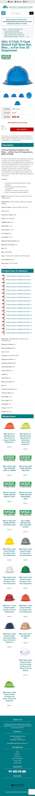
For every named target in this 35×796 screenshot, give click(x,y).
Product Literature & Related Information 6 (18, 294)
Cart (25, 2)
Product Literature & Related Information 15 (19, 326)
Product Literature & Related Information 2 (18, 280)
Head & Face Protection (15, 29)
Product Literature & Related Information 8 (18, 301)
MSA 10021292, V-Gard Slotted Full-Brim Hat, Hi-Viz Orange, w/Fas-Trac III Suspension (9, 438)
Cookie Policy (17, 763)
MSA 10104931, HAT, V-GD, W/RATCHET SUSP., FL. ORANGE (9, 468)
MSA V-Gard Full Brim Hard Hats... (14, 35)
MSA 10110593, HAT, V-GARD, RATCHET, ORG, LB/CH (25, 468)
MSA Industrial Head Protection (13, 33)
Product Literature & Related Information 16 (19, 329)
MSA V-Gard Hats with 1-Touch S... (14, 37)
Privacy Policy (17, 760)
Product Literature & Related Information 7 (18, 297)
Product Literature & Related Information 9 (18, 304)
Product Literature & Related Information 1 (18, 276)
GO (31, 13)
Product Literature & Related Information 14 (19, 322)
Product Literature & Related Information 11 (19, 311)
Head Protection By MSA (11, 31)
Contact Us (17, 756)
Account (18, 2)
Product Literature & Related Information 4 (18, 287)
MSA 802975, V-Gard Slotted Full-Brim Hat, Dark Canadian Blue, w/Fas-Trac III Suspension (9, 638)
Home (11, 2)
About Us (17, 754)
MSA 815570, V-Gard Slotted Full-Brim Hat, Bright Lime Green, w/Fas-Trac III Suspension (9, 696)
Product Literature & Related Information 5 (18, 290)
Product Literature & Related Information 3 (18, 283)
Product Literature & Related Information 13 (19, 319)
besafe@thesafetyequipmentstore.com (17, 743)
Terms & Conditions (17, 758)
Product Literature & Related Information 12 (19, 315)
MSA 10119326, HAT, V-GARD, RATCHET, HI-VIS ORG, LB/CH (9, 523)
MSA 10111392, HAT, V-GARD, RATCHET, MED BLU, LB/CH (9, 494)
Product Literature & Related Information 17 (19, 333)
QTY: (2, 126)
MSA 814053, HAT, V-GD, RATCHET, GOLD (25, 636)
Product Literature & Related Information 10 (19, 308)
